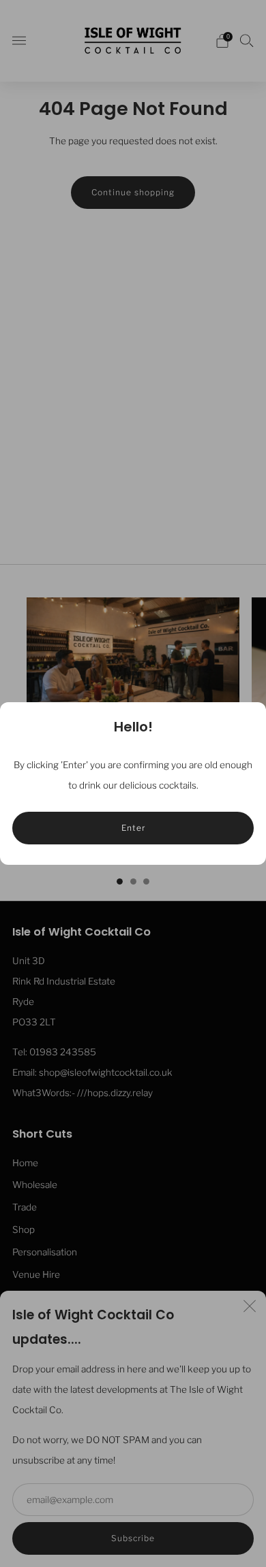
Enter (133, 828)
